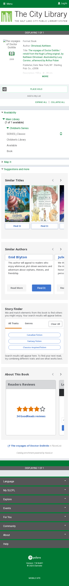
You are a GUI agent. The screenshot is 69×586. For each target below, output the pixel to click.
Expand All (41, 102)
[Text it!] (60, 133)
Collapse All (58, 102)
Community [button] (9, 526)
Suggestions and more (16, 169)
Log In (64, 3)
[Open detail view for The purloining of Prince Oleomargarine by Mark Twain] (44, 203)
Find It (17, 226)
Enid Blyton (17, 257)
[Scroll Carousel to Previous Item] (53, 180)
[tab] (13, 324)
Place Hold (36, 89)
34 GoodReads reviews (31, 416)
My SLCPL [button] (9, 490)
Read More (17, 287)
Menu (9, 4)
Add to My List (34, 96)
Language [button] (8, 481)
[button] (55, 324)
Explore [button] (7, 499)
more (45, 76)
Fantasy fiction (34, 341)
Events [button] (7, 508)
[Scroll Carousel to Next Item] (60, 180)
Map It (7, 162)
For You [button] (7, 517)
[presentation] (17, 203)
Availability (10, 112)
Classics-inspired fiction (34, 347)
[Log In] (58, 3)
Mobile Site (34, 578)
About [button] (6, 535)
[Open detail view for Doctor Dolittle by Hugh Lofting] (17, 203)
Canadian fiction (34, 335)
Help (6, 543)
